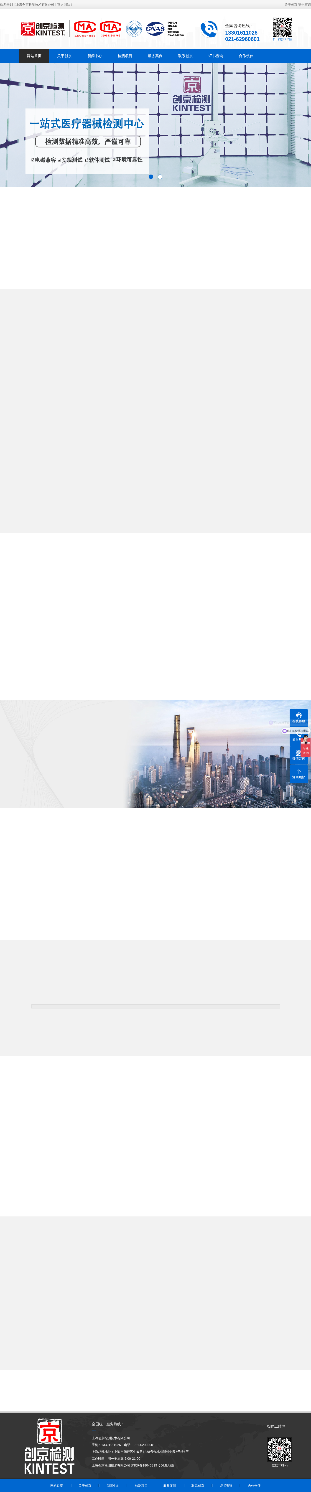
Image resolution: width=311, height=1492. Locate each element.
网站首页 (34, 56)
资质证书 (87, 789)
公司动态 (135, 1284)
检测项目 (125, 56)
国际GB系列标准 (96, 194)
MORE (155, 539)
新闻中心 (94, 56)
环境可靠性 (69, 194)
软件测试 (216, 194)
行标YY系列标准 (126, 194)
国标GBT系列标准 (242, 194)
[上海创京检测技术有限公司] (102, 29)
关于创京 (291, 4)
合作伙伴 (246, 56)
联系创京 (185, 56)
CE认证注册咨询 (192, 194)
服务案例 (155, 56)
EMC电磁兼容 (26, 194)
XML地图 (167, 1465)
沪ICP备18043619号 (145, 1465)
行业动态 (175, 1284)
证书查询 (304, 4)
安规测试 (48, 194)
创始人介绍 (51, 789)
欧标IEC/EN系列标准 (159, 194)
